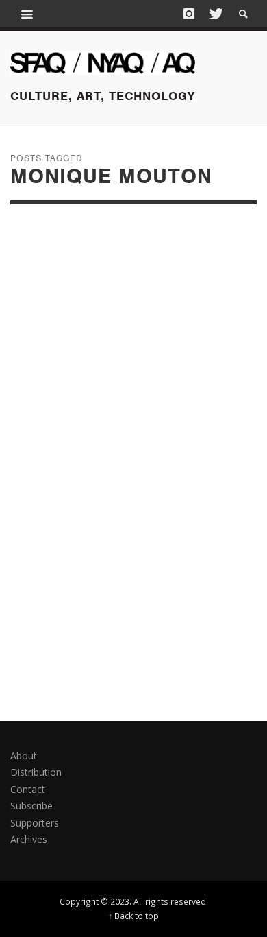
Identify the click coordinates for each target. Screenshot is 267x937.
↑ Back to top (133, 915)
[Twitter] (215, 13)
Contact (27, 789)
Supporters (34, 822)
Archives (28, 839)
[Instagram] (189, 13)
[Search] (27, 13)
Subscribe (31, 805)
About (23, 755)
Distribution (36, 772)
